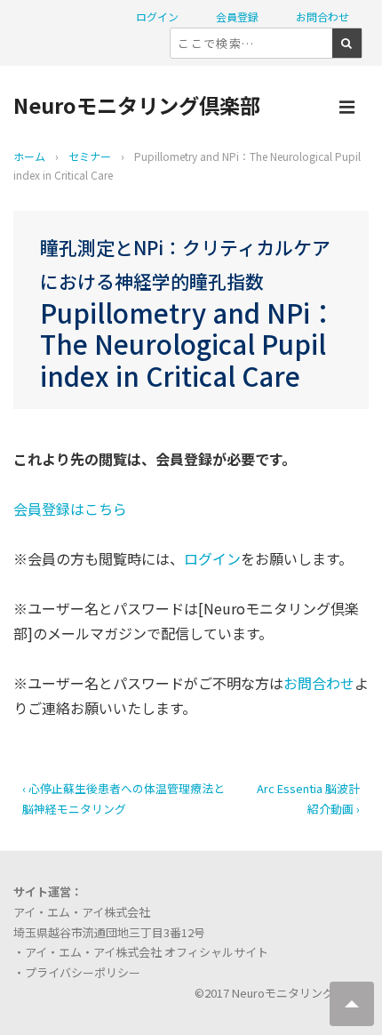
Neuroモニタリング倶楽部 (136, 105)
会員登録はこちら (70, 508)
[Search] (347, 43)
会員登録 (237, 16)
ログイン (157, 16)
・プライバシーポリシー (76, 972)
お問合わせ (322, 16)
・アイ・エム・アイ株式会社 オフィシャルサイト (140, 951)
